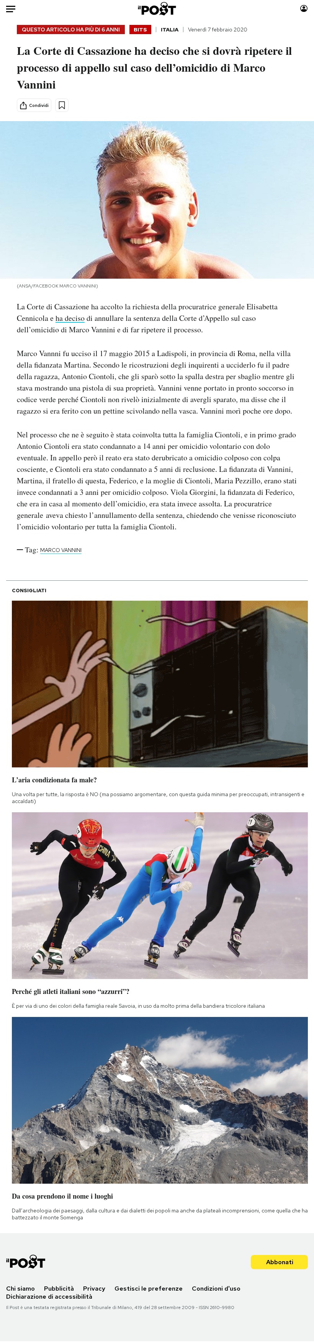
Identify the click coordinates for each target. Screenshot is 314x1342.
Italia (169, 29)
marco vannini (61, 550)
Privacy (94, 1289)
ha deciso (70, 318)
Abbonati (279, 1262)
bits (140, 29)
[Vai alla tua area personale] (304, 9)
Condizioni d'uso (216, 1289)
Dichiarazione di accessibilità (49, 1297)
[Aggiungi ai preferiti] (62, 105)
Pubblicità (59, 1289)
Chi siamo (20, 1289)
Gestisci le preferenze (148, 1289)
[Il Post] (157, 8)
